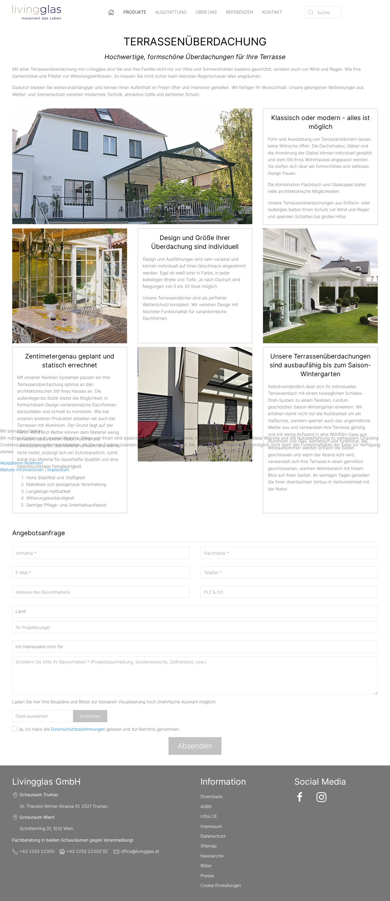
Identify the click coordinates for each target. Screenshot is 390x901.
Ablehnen (33, 462)
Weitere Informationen (22, 469)
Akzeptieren (11, 462)
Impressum (58, 469)
